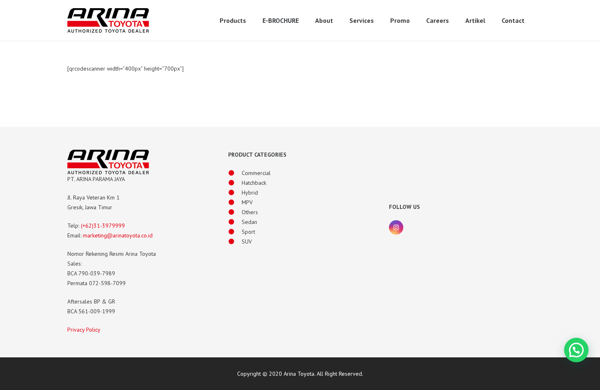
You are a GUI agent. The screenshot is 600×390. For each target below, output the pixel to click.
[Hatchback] (235, 183)
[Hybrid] (235, 192)
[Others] (235, 212)
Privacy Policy (83, 329)
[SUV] (235, 241)
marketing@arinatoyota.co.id (118, 235)
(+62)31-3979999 (103, 225)
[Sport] (235, 232)
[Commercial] (235, 173)
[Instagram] (396, 227)
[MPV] (235, 202)
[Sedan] (235, 222)
